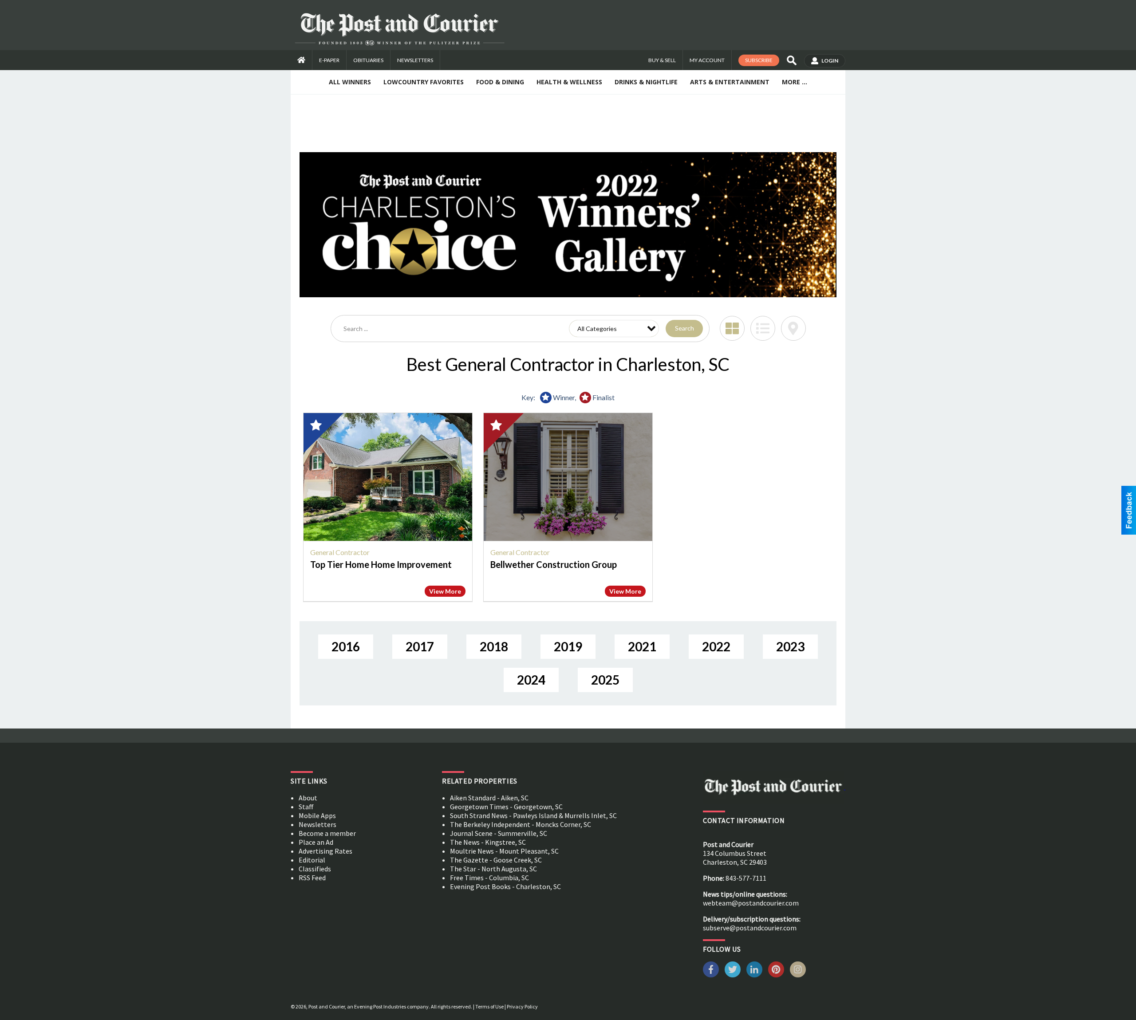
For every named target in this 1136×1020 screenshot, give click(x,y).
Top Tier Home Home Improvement (381, 564)
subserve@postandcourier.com (750, 927)
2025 (605, 679)
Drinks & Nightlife (646, 82)
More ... (794, 82)
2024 (531, 679)
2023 (790, 646)
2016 (345, 646)
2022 (716, 646)
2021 (642, 646)
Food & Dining (500, 82)
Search (684, 328)
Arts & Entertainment (729, 82)
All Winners (350, 82)
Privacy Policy (522, 1006)
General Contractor (340, 552)
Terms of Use (489, 1006)
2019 (568, 646)
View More (445, 591)
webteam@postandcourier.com (751, 902)
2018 (494, 646)
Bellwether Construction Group (553, 564)
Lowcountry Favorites (423, 82)
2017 (420, 646)
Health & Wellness (569, 82)
